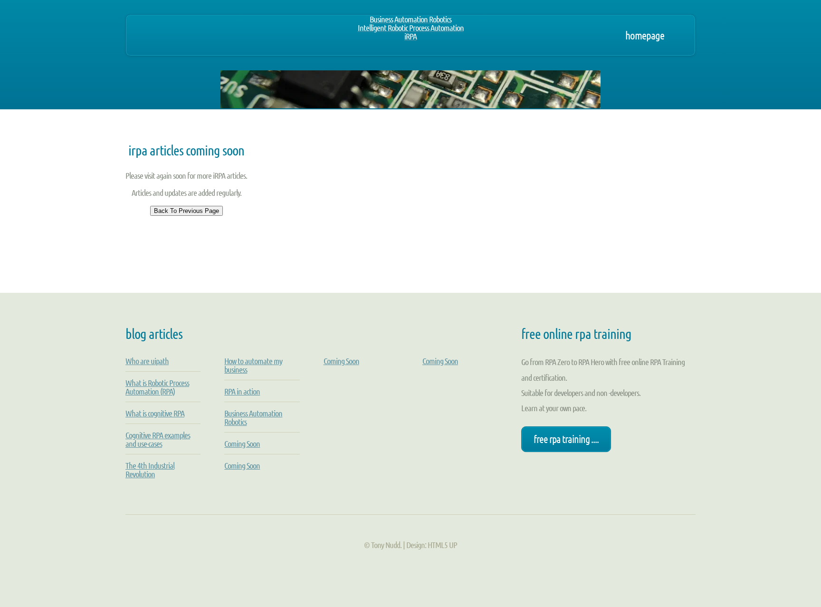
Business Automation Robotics (253, 417)
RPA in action (242, 391)
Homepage (644, 35)
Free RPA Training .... (566, 439)
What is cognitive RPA (154, 413)
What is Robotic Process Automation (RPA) (157, 386)
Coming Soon (242, 443)
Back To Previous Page (186, 210)
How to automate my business (253, 365)
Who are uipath (147, 361)
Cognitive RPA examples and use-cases (157, 439)
